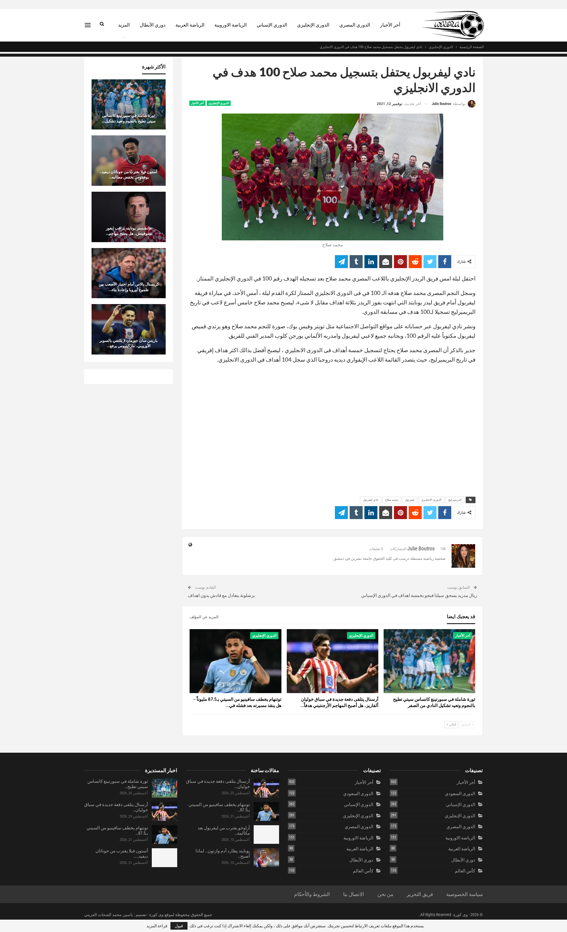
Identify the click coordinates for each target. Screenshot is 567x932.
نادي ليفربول (370, 499)
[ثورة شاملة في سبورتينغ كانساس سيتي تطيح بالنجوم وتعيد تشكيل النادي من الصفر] (429, 661)
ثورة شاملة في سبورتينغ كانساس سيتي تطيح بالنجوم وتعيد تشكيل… (129, 118)
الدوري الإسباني (272, 25)
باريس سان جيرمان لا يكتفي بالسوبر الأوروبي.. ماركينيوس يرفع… (129, 343)
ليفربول (409, 499)
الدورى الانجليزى (431, 499)
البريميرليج (455, 499)
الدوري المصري (354, 25)
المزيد (124, 25)
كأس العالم (465, 871)
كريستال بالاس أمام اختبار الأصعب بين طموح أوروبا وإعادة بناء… (129, 287)
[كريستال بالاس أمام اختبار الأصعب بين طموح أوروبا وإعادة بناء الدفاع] (128, 273)
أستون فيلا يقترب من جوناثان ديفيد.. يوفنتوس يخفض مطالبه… (128, 174)
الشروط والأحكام (312, 894)
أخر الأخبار (390, 25)
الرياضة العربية (189, 25)
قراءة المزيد (156, 926)
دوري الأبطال (152, 25)
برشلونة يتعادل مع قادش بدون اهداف (221, 595)
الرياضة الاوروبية (230, 25)
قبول (179, 925)
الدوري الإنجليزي (313, 25)
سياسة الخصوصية (464, 894)
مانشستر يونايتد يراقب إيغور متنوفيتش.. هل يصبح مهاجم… (129, 231)
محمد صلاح (391, 499)
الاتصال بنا (353, 894)
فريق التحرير (420, 894)
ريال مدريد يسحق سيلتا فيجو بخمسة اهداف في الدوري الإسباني (419, 595)
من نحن (385, 894)
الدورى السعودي (460, 793)
